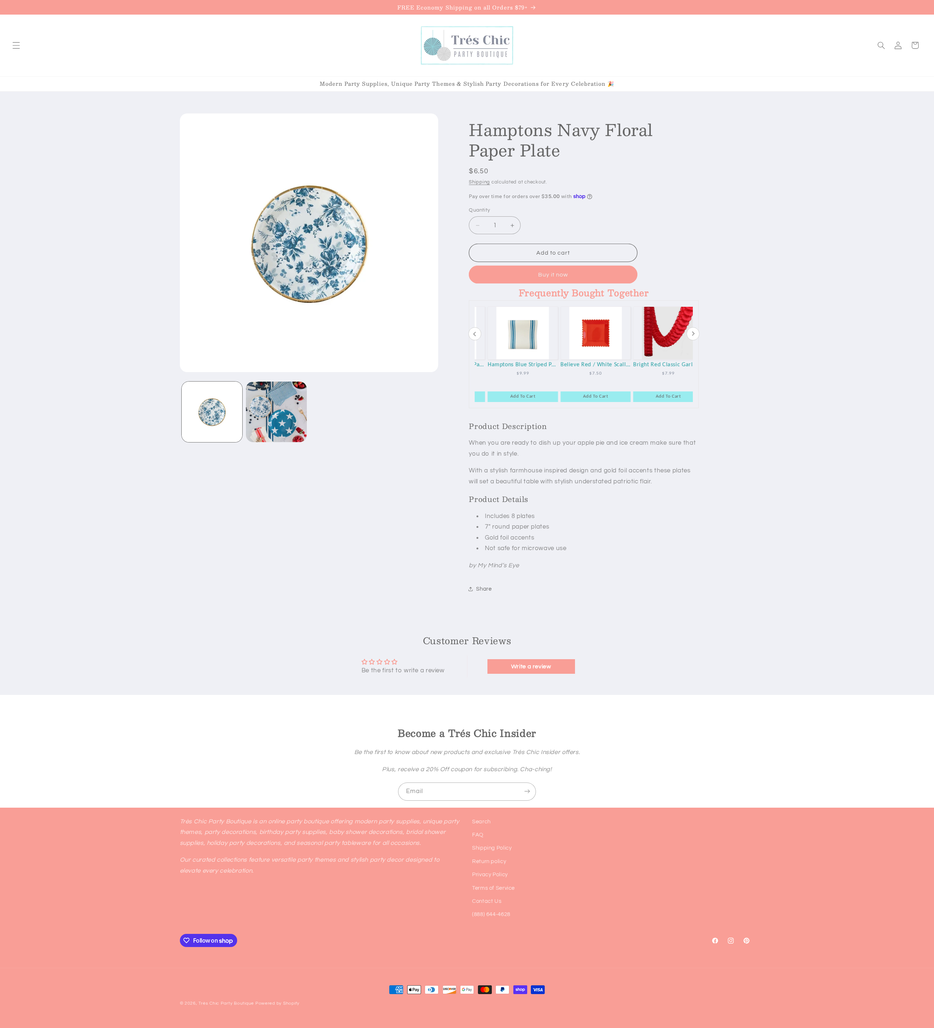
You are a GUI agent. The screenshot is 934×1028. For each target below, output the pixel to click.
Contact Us (486, 901)
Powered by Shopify (277, 1003)
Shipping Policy (492, 848)
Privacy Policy (490, 875)
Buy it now (553, 275)
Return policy (489, 861)
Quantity (479, 210)
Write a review (531, 666)
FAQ (477, 835)
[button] (16, 45)
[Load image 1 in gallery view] (212, 412)
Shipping (479, 182)
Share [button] (483, 589)
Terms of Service (493, 888)
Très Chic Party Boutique (226, 1003)
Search (481, 821)
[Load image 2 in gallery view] (276, 412)
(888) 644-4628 (491, 914)
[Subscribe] (527, 791)
